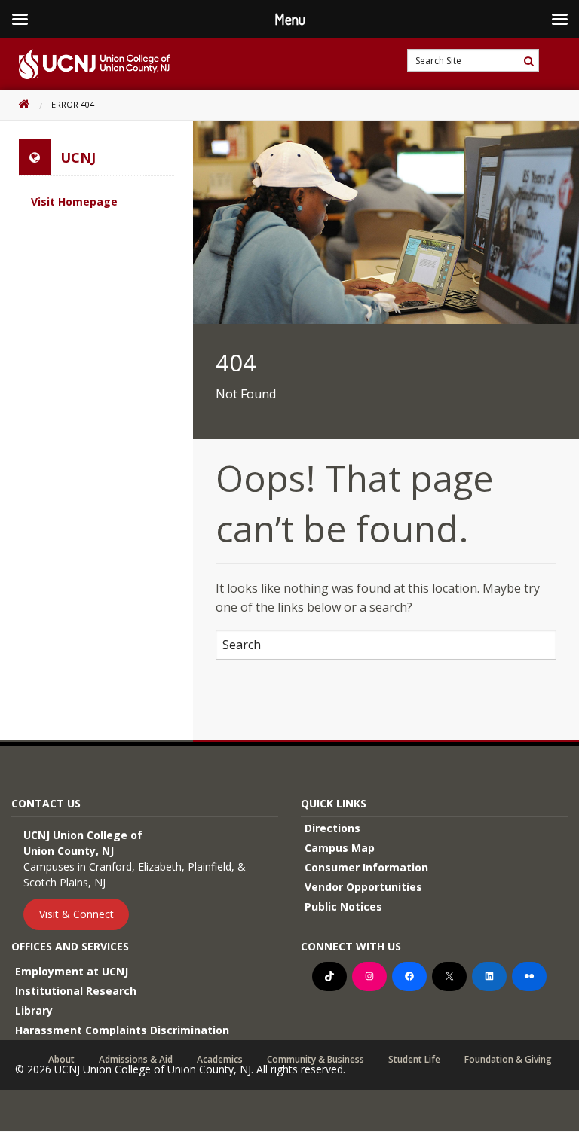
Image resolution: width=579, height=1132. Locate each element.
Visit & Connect (76, 914)
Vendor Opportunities (363, 887)
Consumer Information (366, 867)
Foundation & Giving (508, 1059)
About (61, 1059)
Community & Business (315, 1059)
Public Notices (343, 906)
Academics (220, 1059)
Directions (332, 828)
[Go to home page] (85, 64)
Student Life (414, 1059)
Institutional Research (75, 991)
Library (34, 1010)
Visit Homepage (74, 201)
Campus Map (340, 848)
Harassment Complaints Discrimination (122, 1030)
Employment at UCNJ (71, 971)
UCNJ (78, 157)
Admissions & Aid (136, 1059)
